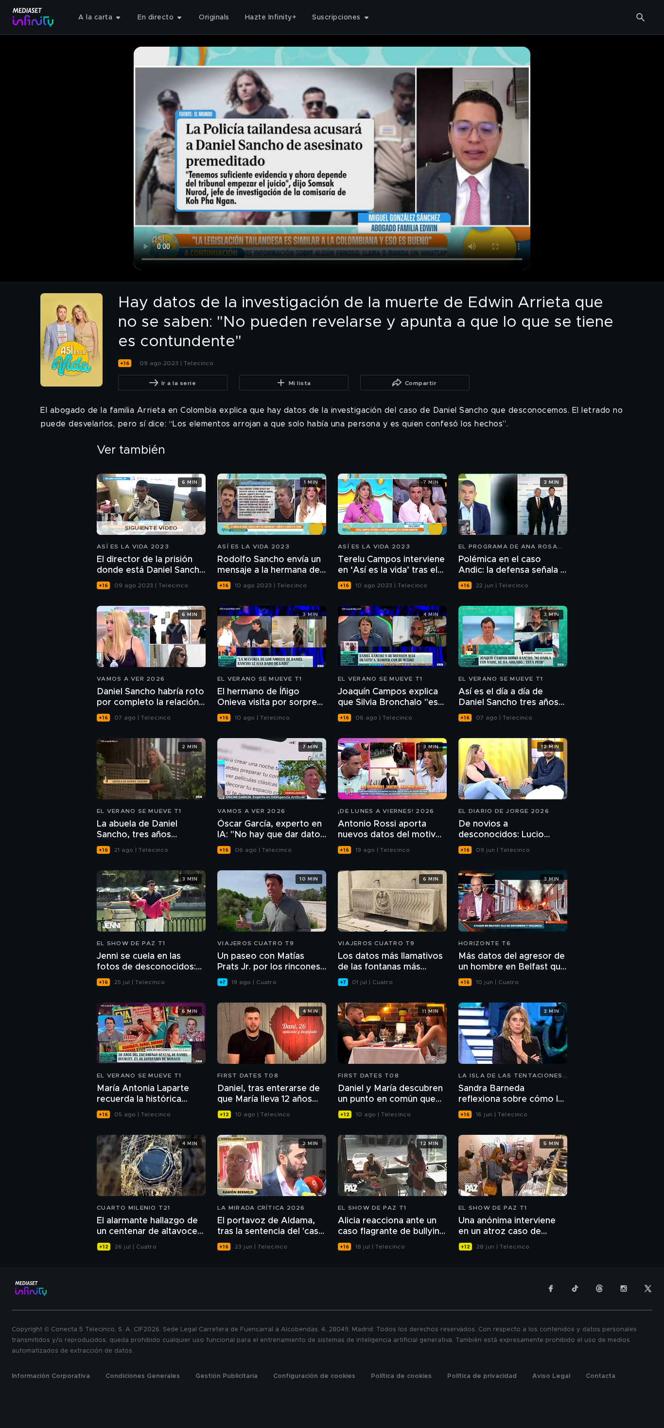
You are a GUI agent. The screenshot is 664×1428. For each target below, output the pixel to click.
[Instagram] (623, 1288)
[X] (648, 1288)
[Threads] (599, 1288)
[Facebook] (550, 1288)
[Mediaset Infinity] (33, 17)
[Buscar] (641, 17)
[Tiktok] (575, 1288)
